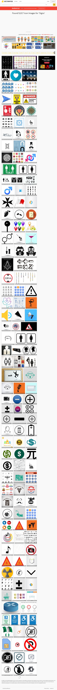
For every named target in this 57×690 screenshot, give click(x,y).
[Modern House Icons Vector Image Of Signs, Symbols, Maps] (7, 442)
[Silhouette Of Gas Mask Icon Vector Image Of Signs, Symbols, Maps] (31, 251)
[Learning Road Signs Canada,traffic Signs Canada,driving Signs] (25, 62)
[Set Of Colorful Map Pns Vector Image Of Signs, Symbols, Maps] (19, 226)
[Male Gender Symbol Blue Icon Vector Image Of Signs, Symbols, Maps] (20, 190)
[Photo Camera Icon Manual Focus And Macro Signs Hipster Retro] (30, 134)
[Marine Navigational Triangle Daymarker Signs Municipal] (19, 525)
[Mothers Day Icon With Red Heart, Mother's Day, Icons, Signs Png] (31, 489)
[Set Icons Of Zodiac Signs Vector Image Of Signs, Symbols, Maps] (7, 87)
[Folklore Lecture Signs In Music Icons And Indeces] (19, 537)
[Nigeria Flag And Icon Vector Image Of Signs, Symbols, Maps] (7, 631)
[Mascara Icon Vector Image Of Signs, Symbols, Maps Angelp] (8, 251)
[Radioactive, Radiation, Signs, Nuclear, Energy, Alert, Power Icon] (7, 572)
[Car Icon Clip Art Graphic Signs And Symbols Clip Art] (7, 134)
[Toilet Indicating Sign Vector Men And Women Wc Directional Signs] (7, 362)
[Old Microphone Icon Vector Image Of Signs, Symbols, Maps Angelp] (19, 388)
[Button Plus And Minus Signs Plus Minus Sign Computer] (17, 399)
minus (26, 52)
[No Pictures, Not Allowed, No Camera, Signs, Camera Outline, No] (31, 631)
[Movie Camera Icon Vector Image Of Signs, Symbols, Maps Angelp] (31, 501)
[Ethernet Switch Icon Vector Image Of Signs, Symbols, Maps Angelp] (32, 596)
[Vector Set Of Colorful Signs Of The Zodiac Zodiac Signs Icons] (19, 87)
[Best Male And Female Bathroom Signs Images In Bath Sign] (27, 169)
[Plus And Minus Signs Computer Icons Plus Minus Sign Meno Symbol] (32, 419)
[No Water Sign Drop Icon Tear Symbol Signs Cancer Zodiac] (19, 670)
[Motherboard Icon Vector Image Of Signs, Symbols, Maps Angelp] (19, 477)
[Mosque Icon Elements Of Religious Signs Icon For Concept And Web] (31, 465)
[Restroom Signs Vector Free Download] (29, 350)
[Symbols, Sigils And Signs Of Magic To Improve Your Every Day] (19, 549)
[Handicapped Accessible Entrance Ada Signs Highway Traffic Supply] (15, 620)
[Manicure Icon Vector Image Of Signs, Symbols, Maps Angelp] (19, 214)
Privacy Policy (46, 688)
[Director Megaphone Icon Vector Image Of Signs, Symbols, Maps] (18, 315)
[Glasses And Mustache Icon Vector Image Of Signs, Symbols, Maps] (19, 501)
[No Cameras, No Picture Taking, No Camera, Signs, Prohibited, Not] (7, 657)
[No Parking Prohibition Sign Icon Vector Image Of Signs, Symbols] (30, 644)
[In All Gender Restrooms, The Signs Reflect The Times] (19, 362)
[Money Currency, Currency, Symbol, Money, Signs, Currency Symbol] (31, 454)
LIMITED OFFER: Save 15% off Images (29, 34)
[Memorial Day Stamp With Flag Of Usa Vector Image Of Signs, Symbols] (15, 326)
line (49, 52)
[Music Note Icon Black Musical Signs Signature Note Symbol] (7, 549)
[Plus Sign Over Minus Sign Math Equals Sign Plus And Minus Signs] (25, 264)
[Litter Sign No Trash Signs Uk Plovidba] (7, 670)
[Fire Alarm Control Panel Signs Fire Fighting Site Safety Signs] (7, 110)
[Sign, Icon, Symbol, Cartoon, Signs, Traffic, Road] (11, 608)
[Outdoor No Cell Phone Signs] (6, 644)
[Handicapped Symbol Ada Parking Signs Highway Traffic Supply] (33, 620)
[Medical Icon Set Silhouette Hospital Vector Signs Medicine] (19, 303)
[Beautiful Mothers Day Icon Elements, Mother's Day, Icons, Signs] (7, 489)
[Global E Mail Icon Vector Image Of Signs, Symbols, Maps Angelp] (7, 158)
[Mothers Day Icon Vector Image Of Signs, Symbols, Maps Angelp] (7, 501)
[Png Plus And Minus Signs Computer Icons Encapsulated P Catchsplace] (18, 409)
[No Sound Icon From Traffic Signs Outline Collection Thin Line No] (31, 657)
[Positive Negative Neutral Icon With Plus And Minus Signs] (29, 608)
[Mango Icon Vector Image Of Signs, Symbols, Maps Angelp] (7, 214)
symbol (21, 52)
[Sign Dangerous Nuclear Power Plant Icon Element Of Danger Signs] (19, 572)
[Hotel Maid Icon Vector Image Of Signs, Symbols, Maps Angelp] (31, 146)
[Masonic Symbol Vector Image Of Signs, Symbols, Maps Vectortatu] (7, 264)
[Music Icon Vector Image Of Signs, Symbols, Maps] (8, 537)
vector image (15, 52)
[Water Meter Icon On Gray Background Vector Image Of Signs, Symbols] (7, 388)
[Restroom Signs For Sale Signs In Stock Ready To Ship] (6, 75)
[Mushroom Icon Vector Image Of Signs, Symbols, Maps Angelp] (32, 525)
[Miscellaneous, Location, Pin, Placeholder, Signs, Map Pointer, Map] (7, 226)
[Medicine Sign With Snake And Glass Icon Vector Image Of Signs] (31, 303)
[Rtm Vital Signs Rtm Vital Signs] (15, 75)
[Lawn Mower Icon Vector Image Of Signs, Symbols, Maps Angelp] (19, 513)
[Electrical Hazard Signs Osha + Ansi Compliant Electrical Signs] (30, 99)
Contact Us (51, 688)
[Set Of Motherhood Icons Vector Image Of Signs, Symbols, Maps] (31, 477)
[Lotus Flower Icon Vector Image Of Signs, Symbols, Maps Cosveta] (31, 110)
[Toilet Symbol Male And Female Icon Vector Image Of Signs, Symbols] (10, 169)
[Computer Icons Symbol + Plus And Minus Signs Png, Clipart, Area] (30, 399)
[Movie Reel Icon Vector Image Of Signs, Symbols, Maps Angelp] (7, 513)
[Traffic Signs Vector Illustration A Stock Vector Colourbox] (8, 278)
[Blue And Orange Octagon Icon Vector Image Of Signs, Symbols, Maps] (31, 584)
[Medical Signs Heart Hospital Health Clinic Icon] (7, 303)
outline (37, 52)
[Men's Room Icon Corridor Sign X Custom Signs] (17, 350)
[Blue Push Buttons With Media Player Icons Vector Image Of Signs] (19, 291)
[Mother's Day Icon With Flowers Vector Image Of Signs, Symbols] (19, 489)
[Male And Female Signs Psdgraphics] (30, 158)
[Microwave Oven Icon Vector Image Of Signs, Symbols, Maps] (31, 388)
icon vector (5, 52)
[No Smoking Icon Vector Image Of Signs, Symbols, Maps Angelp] (19, 657)
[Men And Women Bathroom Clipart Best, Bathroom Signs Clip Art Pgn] (31, 362)
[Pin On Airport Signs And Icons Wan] (31, 122)
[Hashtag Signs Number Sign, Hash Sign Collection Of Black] (7, 584)
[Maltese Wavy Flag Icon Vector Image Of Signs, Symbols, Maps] (19, 202)
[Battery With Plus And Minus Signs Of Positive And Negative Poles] (31, 430)
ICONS (20, 1)
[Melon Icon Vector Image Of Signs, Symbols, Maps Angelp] (6, 326)
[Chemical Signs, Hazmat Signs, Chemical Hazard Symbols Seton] (17, 99)
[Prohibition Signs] (17, 644)
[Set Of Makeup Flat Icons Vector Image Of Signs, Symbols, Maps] (18, 158)
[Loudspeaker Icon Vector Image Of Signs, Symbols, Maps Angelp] (19, 122)
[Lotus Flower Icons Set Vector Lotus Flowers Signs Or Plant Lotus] (7, 122)
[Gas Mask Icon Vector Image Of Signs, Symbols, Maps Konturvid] (20, 251)
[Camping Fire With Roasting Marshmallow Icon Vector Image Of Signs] (19, 238)
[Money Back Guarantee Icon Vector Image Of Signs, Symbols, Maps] (19, 442)
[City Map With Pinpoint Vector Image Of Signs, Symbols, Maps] (31, 226)
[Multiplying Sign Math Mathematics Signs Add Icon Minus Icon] (7, 525)
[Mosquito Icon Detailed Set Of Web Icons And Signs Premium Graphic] (7, 477)
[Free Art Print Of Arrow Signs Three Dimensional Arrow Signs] (6, 99)
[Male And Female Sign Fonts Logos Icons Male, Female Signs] (31, 190)
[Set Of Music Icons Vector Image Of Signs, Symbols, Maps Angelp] (30, 537)
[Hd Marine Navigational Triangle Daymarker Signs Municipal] (7, 561)
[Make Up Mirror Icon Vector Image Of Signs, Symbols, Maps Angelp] (7, 430)
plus (29, 52)
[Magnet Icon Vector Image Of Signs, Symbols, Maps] (19, 146)
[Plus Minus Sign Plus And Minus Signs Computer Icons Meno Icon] (7, 409)
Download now (41, 8)
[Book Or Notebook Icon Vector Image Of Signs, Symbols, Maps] (32, 561)
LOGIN (48, 1)
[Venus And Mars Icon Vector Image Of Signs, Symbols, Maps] (7, 238)
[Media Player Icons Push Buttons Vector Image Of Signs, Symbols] (7, 291)
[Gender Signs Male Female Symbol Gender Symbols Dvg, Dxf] (30, 180)
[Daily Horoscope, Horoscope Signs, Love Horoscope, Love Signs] (19, 110)
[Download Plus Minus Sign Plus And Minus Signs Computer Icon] (30, 409)
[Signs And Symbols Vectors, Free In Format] (19, 465)
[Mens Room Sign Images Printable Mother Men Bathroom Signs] (12, 375)
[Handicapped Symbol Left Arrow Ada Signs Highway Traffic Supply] (24, 620)
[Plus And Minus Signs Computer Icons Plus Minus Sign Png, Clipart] (7, 419)
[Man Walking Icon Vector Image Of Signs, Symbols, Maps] (31, 202)
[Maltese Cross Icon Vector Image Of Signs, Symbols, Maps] (7, 202)
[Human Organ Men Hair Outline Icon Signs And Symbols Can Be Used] (8, 338)
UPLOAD (53, 1)
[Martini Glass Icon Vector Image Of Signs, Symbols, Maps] (31, 238)
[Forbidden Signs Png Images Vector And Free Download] (31, 549)
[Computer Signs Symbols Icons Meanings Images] (26, 278)
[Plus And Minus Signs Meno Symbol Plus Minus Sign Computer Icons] (19, 419)
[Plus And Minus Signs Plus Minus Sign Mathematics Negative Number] (19, 584)
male (33, 52)
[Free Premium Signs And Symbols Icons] (6, 315)
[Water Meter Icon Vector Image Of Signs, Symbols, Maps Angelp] (30, 375)
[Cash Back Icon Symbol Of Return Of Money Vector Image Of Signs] (7, 454)
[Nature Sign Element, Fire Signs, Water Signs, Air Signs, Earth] (7, 62)
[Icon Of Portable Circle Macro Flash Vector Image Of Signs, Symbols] (18, 134)
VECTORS (15, 1)
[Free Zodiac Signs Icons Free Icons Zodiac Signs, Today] (29, 75)
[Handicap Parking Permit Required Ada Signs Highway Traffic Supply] (6, 620)
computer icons (43, 52)
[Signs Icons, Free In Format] (31, 291)
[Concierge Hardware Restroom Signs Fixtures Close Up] (6, 350)
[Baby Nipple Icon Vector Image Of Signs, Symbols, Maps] (19, 631)
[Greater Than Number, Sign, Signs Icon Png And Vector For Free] (31, 572)
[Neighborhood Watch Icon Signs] (19, 596)
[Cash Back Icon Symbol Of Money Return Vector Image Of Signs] (31, 442)
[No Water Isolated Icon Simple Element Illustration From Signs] (31, 670)
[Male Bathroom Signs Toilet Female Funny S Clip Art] (6, 180)
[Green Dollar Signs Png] (19, 454)
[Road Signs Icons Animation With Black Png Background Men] (29, 326)
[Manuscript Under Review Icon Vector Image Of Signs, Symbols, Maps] (31, 214)
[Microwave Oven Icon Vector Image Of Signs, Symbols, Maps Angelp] (6, 399)
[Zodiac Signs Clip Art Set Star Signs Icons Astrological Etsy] (31, 87)
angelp (10, 52)
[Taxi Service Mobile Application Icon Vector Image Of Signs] (19, 430)
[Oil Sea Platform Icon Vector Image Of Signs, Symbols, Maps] (7, 596)
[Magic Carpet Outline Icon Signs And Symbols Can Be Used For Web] (7, 146)
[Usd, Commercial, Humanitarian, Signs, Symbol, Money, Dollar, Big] (7, 465)
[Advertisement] (28, 23)
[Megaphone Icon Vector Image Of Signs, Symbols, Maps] (31, 315)
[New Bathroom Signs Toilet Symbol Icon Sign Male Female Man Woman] (17, 180)
